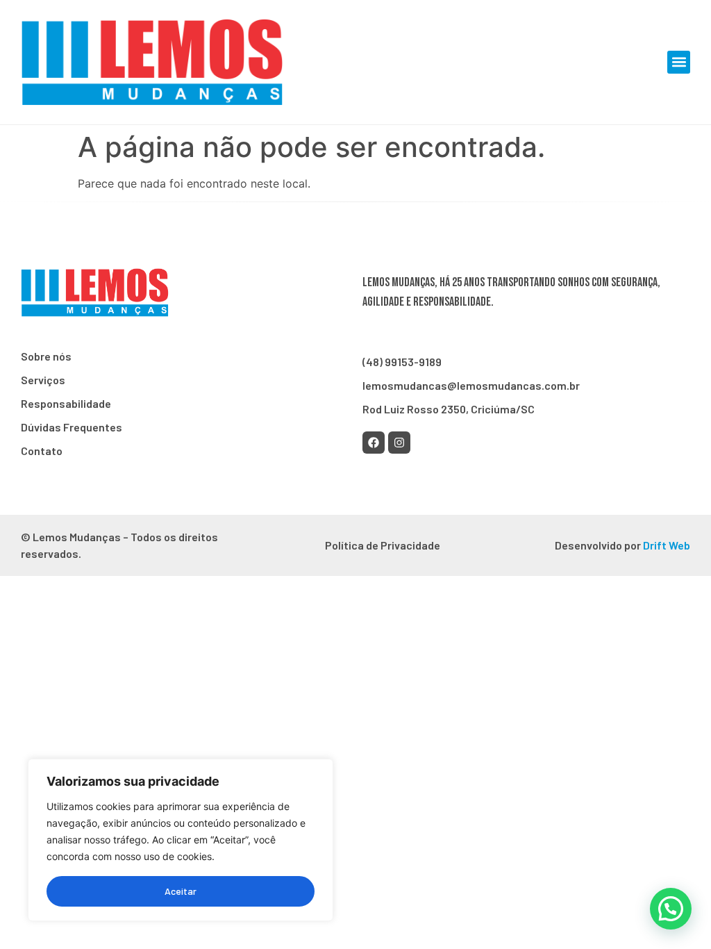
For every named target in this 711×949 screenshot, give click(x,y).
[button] (678, 62)
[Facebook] (373, 442)
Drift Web (666, 545)
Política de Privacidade (382, 545)
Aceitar (180, 891)
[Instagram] (399, 442)
